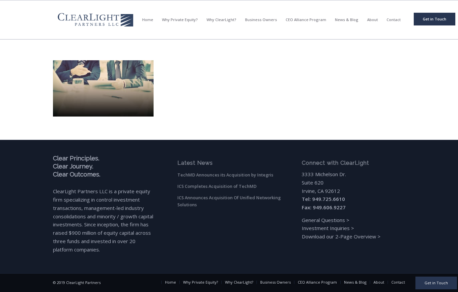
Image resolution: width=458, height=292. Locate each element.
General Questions (323, 220)
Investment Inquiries (326, 228)
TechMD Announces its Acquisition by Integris (225, 175)
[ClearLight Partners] (95, 19)
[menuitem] (434, 19)
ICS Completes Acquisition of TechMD (216, 186)
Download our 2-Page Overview (339, 236)
